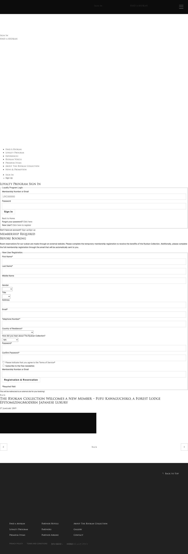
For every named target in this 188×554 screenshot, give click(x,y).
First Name (7, 257)
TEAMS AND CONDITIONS (37, 544)
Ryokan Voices (14, 159)
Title (4, 293)
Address (5, 300)
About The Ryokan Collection (22, 166)
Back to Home (8, 219)
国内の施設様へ (57, 544)
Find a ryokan (17, 523)
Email (5, 310)
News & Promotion (16, 169)
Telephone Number (11, 319)
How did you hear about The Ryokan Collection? (23, 336)
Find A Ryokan (14, 149)
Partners (46, 529)
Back (2, 395)
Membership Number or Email (15, 192)
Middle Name (8, 276)
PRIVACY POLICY (16, 544)
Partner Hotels (50, 523)
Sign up (25, 230)
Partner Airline (50, 535)
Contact (78, 535)
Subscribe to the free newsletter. (20, 366)
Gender (5, 285)
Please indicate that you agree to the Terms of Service (29, 363)
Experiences (12, 156)
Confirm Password (10, 353)
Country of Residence (12, 329)
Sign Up (9, 178)
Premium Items (13, 162)
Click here (27, 222)
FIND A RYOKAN (139, 5)
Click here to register (21, 225)
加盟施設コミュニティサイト (77, 544)
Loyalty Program (15, 152)
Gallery (78, 529)
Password (6, 201)
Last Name (7, 266)
